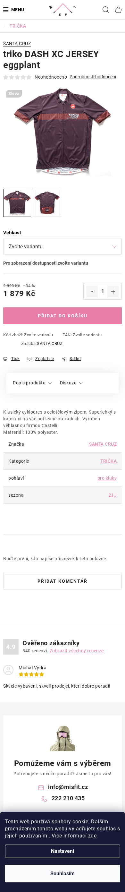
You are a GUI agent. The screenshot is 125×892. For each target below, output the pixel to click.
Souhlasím (62, 874)
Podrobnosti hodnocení (93, 76)
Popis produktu (29, 382)
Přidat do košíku (63, 315)
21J (113, 495)
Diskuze (68, 382)
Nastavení (62, 851)
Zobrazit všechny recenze (77, 650)
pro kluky (107, 478)
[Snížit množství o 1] (92, 291)
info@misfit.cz (68, 787)
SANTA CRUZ (50, 343)
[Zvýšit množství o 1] (113, 291)
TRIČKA (108, 461)
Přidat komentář (63, 581)
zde (92, 836)
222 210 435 (68, 798)
